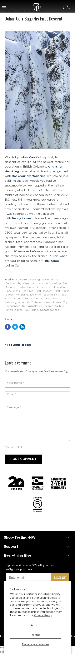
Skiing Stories (14, 310)
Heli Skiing (22, 295)
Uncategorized (49, 310)
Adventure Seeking (28, 279)
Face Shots (13, 291)
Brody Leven (21, 218)
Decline (36, 635)
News (47, 302)
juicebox (23, 298)
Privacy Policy (43, 615)
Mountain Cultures (30, 302)
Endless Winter (58, 287)
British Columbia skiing (33, 287)
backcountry (50, 279)
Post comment (23, 459)
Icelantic (35, 295)
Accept (36, 625)
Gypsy (9, 295)
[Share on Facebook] (8, 327)
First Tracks (62, 291)
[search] (62, 7)
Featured (27, 291)
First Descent (44, 291)
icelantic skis (51, 295)
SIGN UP (60, 577)
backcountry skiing (49, 283)
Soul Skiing (31, 310)
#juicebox (52, 261)
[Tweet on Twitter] (15, 327)
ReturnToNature (32, 306)
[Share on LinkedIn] (22, 327)
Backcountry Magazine (29, 176)
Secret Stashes (54, 306)
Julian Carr (27, 157)
